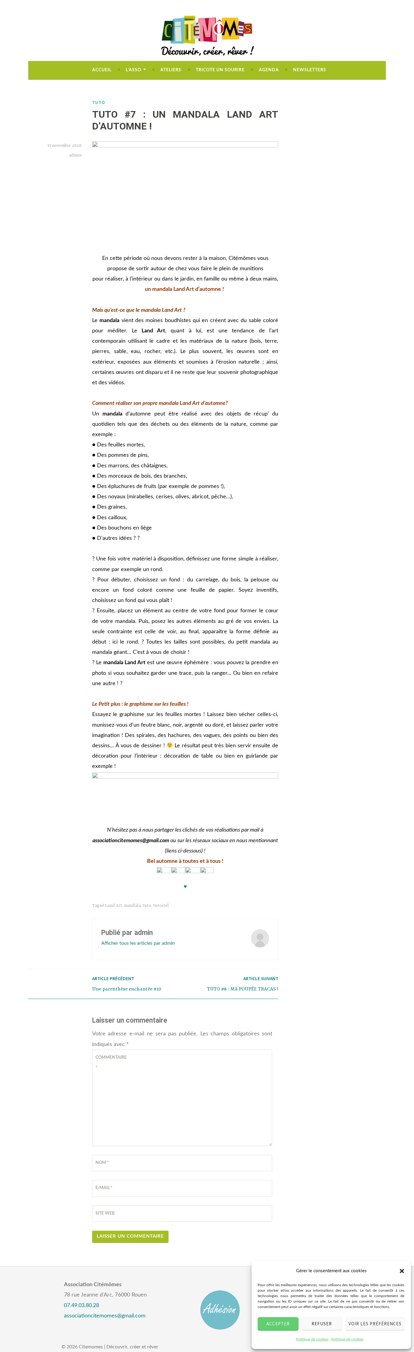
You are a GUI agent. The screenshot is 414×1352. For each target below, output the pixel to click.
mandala (132, 905)
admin (75, 155)
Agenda (269, 70)
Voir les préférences (375, 1324)
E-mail (103, 1188)
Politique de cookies (312, 1339)
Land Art (113, 905)
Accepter (278, 1324)
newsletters (309, 70)
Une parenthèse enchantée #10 (126, 984)
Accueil (102, 70)
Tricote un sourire (220, 70)
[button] (402, 1271)
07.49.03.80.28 (81, 1305)
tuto (146, 905)
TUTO (98, 102)
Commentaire (110, 1062)
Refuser (322, 1324)
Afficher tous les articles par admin (138, 943)
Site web (105, 1213)
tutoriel (161, 905)
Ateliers (170, 70)
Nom (102, 1163)
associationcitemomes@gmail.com (104, 1316)
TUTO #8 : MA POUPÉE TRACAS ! (242, 984)
